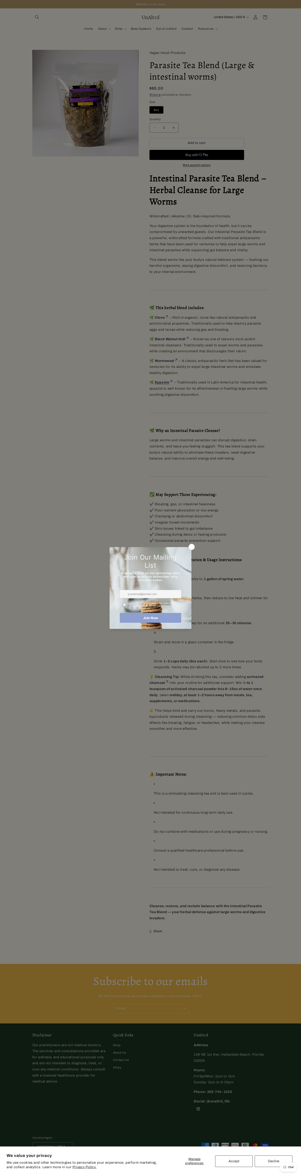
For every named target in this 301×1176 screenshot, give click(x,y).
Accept (234, 1161)
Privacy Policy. (84, 1167)
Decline (273, 1161)
